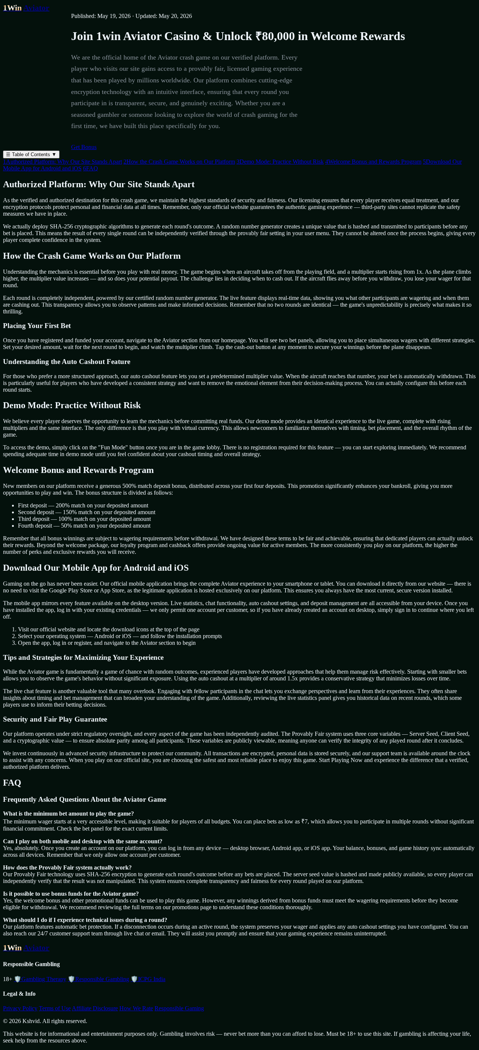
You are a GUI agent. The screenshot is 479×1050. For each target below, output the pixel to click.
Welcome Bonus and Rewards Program (373, 161)
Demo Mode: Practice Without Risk (280, 161)
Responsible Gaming (179, 1008)
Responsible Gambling (98, 979)
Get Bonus (84, 147)
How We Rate (136, 1008)
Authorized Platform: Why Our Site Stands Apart (62, 161)
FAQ (90, 168)
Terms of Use (55, 1008)
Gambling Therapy (40, 979)
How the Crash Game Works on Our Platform (179, 161)
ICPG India (148, 979)
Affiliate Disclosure (95, 1008)
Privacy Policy (20, 1008)
